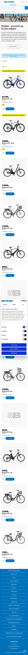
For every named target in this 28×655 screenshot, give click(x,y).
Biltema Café (14, 574)
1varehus (10, 394)
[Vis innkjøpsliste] (23, 2)
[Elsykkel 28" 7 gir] (14, 82)
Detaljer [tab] (14, 304)
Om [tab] (23, 304)
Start (2, 11)
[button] (14, 5)
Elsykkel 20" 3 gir (7, 432)
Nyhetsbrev (14, 584)
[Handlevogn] (26, 2)
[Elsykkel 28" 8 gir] (14, 252)
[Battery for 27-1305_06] (14, 293)
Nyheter (14, 626)
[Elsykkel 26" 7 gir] (14, 456)
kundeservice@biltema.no (14, 646)
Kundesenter (14, 591)
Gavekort (14, 595)
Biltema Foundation (14, 608)
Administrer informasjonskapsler (14, 619)
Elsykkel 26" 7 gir (7, 472)
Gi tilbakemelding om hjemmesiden (14, 633)
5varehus (10, 146)
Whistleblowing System (14, 622)
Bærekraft (14, 612)
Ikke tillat (14, 353)
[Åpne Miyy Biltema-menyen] (21, 2)
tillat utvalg (14, 349)
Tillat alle (14, 345)
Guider (14, 577)
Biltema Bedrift (14, 581)
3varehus (10, 272)
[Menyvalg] (2, 2)
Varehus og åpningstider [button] (14, 570)
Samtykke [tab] (5, 304)
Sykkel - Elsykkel (7, 11)
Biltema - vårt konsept (14, 605)
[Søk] (26, 7)
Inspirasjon (14, 629)
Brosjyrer (14, 588)
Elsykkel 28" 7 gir (7, 99)
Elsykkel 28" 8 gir (7, 269)
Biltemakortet (14, 598)
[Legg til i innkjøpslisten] (3, 108)
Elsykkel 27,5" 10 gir (8, 143)
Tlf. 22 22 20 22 (14, 644)
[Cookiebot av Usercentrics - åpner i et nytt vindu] (21, 301)
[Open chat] (25, 652)
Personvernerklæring (14, 615)
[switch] (25, 331)
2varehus (10, 102)
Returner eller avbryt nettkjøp (14, 636)
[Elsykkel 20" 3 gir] (14, 415)
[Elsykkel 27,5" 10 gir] (14, 126)
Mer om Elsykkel (13, 46)
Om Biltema (14, 602)
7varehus (10, 190)
